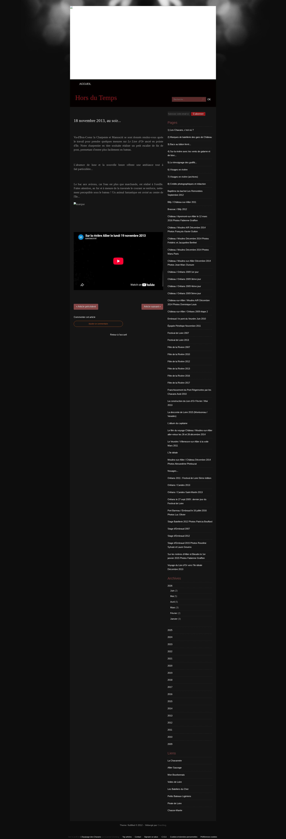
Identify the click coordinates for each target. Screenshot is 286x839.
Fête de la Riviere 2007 (179, 347)
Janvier (173, 619)
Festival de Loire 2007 (178, 333)
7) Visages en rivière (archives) (183, 176)
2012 (170, 722)
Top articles (127, 837)
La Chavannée (175, 760)
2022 (170, 651)
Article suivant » (152, 306)
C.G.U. (164, 837)
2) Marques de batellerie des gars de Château (190, 137)
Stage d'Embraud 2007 (179, 528)
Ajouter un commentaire (98, 324)
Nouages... (173, 471)
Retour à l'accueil (118, 334)
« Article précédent (86, 306)
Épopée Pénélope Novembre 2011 (184, 326)
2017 (170, 687)
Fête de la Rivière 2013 (179, 368)
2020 (170, 665)
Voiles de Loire (175, 782)
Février (173, 613)
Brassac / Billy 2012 (177, 209)
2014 (170, 708)
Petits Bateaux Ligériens (179, 796)
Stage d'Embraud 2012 (179, 536)
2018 (170, 680)
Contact (138, 837)
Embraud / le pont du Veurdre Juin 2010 (187, 318)
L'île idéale (173, 452)
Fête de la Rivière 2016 (179, 375)
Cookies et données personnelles (183, 837)
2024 (170, 637)
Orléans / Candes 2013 (179, 485)
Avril (172, 602)
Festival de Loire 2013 (178, 340)
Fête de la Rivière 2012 (179, 361)
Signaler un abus (151, 837)
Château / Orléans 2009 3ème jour (184, 279)
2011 (170, 729)
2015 (170, 701)
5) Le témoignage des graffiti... (182, 162)
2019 (170, 673)
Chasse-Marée (175, 810)
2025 (170, 630)
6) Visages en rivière (178, 169)
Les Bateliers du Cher (178, 789)
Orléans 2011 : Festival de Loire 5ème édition (189, 478)
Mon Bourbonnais (176, 774)
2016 (170, 694)
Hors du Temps (96, 97)
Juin (172, 590)
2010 (170, 737)
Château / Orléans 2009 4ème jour (184, 286)
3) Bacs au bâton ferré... (179, 144)
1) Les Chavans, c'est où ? (181, 130)
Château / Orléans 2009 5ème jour (184, 293)
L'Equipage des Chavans (91, 837)
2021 (170, 658)
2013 (170, 715)
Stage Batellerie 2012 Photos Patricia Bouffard (190, 521)
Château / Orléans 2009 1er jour (183, 272)
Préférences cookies (208, 837)
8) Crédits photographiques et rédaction (187, 184)
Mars (172, 607)
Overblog (162, 825)
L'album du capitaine (177, 423)
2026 (170, 585)
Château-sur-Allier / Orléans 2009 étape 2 (188, 311)
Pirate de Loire (175, 803)
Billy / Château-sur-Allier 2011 (182, 202)
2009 (170, 744)
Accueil (85, 83)
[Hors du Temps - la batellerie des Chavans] (143, 78)
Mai (172, 596)
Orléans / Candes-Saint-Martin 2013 (185, 492)
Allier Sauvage (175, 767)
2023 (170, 644)
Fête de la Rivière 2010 (179, 354)
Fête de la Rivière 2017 (179, 382)
